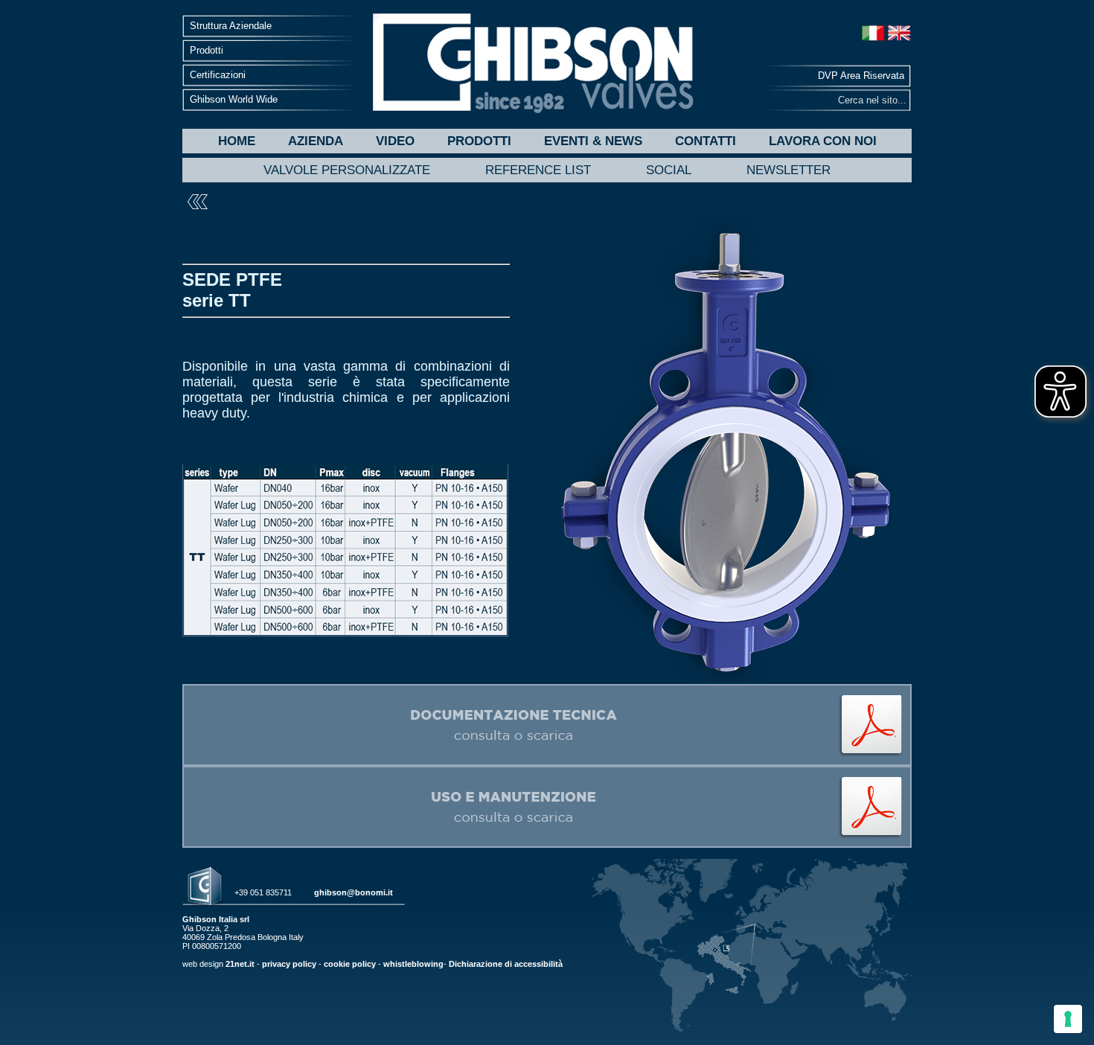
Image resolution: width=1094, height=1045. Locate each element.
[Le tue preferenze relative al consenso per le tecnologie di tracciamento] (1068, 1019)
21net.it (240, 963)
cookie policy (350, 963)
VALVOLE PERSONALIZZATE (346, 170)
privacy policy (289, 963)
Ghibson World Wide (234, 99)
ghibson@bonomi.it (353, 892)
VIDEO (395, 141)
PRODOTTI (479, 141)
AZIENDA (315, 141)
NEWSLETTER (788, 170)
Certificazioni (218, 74)
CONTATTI (705, 141)
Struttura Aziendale (231, 25)
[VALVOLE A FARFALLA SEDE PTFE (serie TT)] (547, 762)
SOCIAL (668, 170)
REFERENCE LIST (538, 170)
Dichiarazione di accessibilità (506, 963)
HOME (236, 141)
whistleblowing (413, 963)
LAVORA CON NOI (823, 141)
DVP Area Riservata (861, 75)
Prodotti (206, 50)
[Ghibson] (532, 63)
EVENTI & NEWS (593, 141)
